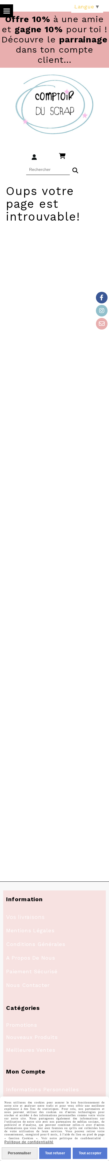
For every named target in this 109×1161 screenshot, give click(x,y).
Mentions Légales (30, 930)
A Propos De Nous (30, 958)
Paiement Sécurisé (31, 971)
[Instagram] (102, 310)
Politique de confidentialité (28, 1142)
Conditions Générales (35, 944)
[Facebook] (102, 297)
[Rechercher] (75, 169)
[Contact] (102, 324)
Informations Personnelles (42, 1089)
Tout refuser (55, 1153)
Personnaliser (19, 1153)
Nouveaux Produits (32, 1037)
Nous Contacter (28, 985)
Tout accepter (90, 1153)
